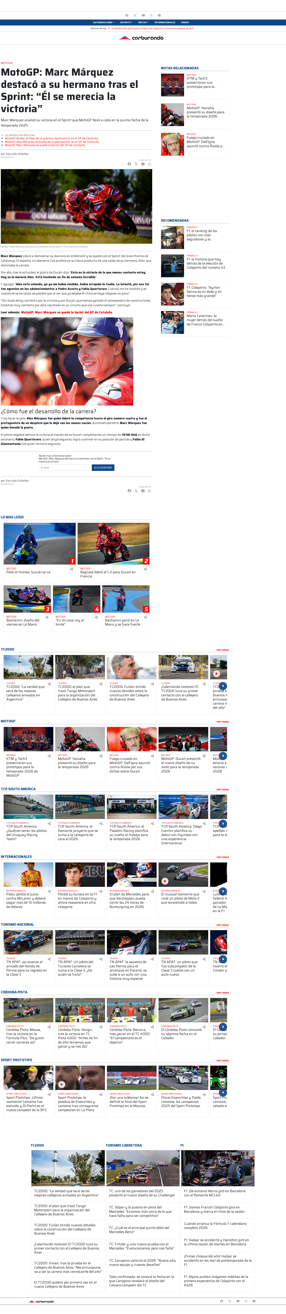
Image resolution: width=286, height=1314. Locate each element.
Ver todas (222, 650)
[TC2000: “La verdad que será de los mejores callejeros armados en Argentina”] (68, 1168)
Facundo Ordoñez (17, 154)
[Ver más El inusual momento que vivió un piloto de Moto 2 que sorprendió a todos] (183, 874)
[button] (103, 22)
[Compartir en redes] (71, 569)
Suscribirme (103, 467)
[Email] (159, 15)
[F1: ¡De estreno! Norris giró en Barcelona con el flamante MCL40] (218, 1168)
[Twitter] (135, 15)
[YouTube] (143, 15)
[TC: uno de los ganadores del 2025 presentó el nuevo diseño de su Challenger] (143, 1168)
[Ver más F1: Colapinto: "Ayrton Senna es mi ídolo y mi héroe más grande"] (172, 294)
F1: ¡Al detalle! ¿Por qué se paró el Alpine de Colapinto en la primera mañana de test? (151, 28)
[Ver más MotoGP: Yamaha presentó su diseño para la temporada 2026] (172, 114)
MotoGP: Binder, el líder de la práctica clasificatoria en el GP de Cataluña (51, 138)
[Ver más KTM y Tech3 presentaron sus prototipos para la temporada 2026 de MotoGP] (172, 85)
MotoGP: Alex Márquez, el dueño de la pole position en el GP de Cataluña (52, 142)
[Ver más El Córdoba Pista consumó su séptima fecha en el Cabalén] (183, 1010)
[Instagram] (151, 15)
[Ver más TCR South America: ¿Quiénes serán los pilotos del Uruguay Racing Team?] (28, 807)
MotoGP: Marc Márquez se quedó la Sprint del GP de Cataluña (45, 145)
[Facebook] (127, 15)
